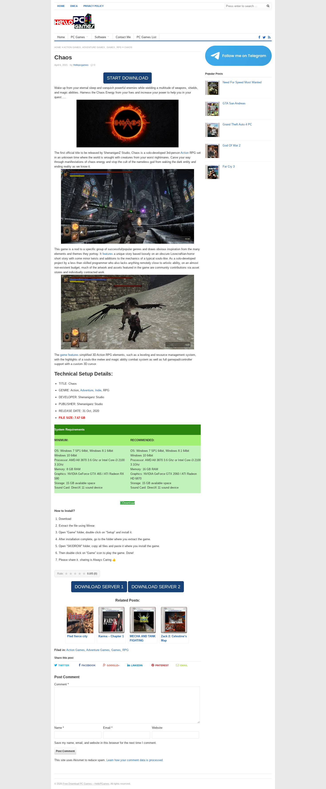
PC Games (78, 37)
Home (61, 6)
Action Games (72, 47)
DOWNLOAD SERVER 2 (156, 586)
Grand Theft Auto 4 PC (237, 124)
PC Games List (146, 37)
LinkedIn (137, 665)
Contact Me (123, 37)
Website (157, 727)
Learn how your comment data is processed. (134, 760)
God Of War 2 (231, 145)
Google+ (113, 665)
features (107, 253)
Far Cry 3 (229, 166)
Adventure (86, 390)
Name (59, 727)
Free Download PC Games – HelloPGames (86, 783)
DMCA (74, 6)
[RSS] (269, 37)
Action (185, 152)
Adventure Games (93, 47)
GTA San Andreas (234, 103)
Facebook (89, 665)
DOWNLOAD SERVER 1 (99, 586)
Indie (98, 390)
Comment (61, 684)
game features (69, 355)
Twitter (63, 665)
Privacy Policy (93, 6)
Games (111, 47)
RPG (119, 47)
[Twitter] (264, 37)
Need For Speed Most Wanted (242, 82)
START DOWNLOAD (127, 78)
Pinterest (162, 665)
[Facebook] (259, 37)
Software (100, 37)
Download (128, 503)
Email (184, 665)
